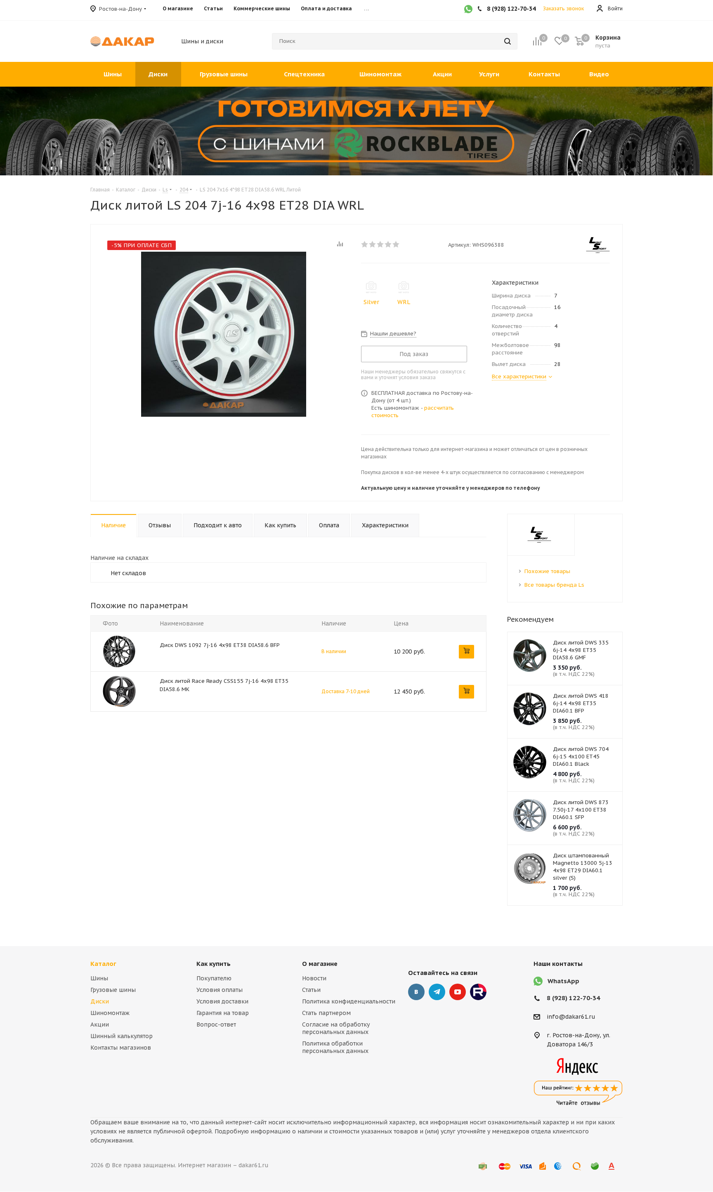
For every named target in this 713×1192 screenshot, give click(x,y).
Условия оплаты (219, 990)
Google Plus (478, 992)
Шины (99, 978)
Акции (99, 1024)
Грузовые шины (113, 990)
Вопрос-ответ (216, 1024)
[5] (396, 244)
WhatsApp (563, 981)
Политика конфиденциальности (348, 1001)
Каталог (103, 964)
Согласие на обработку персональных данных (336, 1028)
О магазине (320, 964)
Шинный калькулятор (121, 1036)
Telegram (437, 992)
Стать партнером (326, 1013)
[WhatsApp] (468, 10)
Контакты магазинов (120, 1047)
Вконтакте (416, 992)
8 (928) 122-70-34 (573, 998)
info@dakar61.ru (571, 1017)
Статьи (311, 990)
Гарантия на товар (222, 1013)
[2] (373, 244)
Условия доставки (222, 1001)
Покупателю (213, 978)
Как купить (213, 964)
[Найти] (507, 41)
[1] (365, 244)
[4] (388, 244)
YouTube (457, 992)
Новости (314, 978)
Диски (99, 1001)
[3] (381, 244)
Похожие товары (547, 571)
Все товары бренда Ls (554, 584)
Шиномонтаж (110, 1013)
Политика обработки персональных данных (335, 1047)
